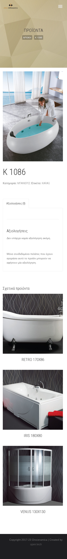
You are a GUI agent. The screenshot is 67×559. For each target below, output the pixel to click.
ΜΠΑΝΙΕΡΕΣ (24, 183)
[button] (57, 77)
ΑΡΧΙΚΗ (27, 37)
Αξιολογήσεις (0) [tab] (15, 203)
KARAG (46, 183)
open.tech (36, 544)
